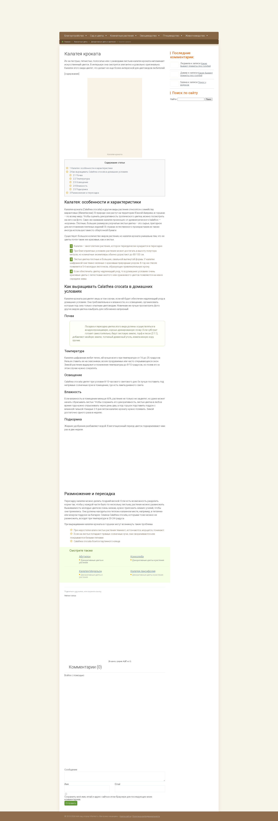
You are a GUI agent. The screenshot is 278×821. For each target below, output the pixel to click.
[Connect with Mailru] (88, 743)
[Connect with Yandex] (131, 743)
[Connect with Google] (131, 699)
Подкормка (80, 189)
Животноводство (195, 35)
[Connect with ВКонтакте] (131, 721)
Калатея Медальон (90, 571)
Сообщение (70, 769)
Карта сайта (125, 816)
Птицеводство (171, 35)
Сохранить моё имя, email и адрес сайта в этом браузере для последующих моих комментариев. (108, 798)
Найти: (173, 99)
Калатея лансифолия (142, 571)
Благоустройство (74, 35)
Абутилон (84, 556)
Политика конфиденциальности (146, 816)
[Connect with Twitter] (88, 721)
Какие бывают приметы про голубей (195, 64)
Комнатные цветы (81, 42)
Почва (78, 175)
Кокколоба (137, 556)
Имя (66, 784)
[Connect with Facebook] (88, 699)
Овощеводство (148, 35)
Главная (67, 42)
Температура (81, 178)
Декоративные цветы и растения (103, 42)
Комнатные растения (122, 35)
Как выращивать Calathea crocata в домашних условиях (99, 172)
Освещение (80, 182)
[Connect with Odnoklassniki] (87, 766)
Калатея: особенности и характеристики (91, 168)
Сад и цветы (97, 35)
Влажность (80, 186)
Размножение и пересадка (84, 193)
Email (117, 784)
